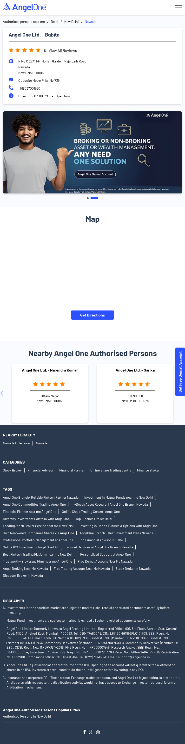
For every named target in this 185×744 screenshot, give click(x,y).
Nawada (41, 443)
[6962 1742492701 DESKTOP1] (180, 372)
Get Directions (92, 315)
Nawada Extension (16, 443)
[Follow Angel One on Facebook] (85, 733)
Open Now (63, 96)
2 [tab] (94, 198)
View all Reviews (63, 50)
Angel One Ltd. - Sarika (135, 370)
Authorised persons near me (24, 21)
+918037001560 (29, 88)
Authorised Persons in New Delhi (27, 716)
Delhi (54, 21)
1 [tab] (88, 198)
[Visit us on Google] (92, 733)
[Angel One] (24, 7)
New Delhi (71, 21)
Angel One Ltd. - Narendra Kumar (50, 370)
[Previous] (3, 393)
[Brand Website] (99, 733)
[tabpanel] (92, 152)
